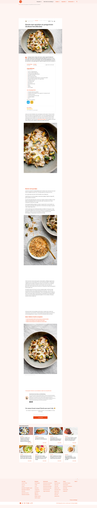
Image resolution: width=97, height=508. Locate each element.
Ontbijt (36, 484)
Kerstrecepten (37, 483)
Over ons (23, 484)
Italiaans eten (56, 487)
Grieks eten (56, 484)
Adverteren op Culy (25, 492)
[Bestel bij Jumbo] (31, 102)
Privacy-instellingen (73, 499)
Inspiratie (63, 1)
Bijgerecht (36, 492)
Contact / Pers (24, 483)
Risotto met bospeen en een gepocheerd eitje (35, 320)
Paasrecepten (65, 489)
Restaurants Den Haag (47, 487)
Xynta (76, 503)
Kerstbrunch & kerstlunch (67, 486)
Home (20, 4)
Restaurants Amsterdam (47, 483)
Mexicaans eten (57, 483)
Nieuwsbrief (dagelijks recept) (27, 487)
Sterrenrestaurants (46, 489)
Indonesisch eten (57, 489)
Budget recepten (38, 496)
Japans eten (56, 492)
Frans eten (56, 494)
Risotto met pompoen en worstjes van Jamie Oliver (36, 321)
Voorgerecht (37, 489)
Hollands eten (56, 496)
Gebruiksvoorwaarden (25, 494)
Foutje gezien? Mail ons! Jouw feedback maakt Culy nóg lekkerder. (38, 390)
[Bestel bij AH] (28, 102)
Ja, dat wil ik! (40, 417)
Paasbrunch (65, 491)
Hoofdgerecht (37, 491)
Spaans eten (56, 491)
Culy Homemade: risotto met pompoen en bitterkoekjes (37, 319)
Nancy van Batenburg (30, 20)
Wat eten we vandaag (48, 1)
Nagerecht (36, 494)
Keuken (57, 1)
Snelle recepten (37, 497)
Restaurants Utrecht (46, 484)
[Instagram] (31, 402)
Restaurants (70, 1)
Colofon (23, 486)
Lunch (36, 486)
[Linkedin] (32, 402)
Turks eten (56, 486)
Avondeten (37, 487)
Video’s (76, 481)
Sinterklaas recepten (66, 483)
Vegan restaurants (46, 491)
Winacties (23, 491)
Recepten (39, 1)
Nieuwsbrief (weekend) (26, 489)
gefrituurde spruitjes (42, 119)
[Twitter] (29, 402)
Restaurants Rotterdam (47, 486)
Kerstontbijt (65, 487)
